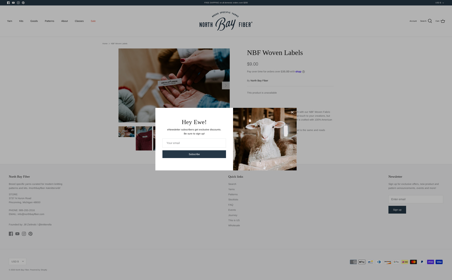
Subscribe (194, 154)
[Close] (292, 112)
